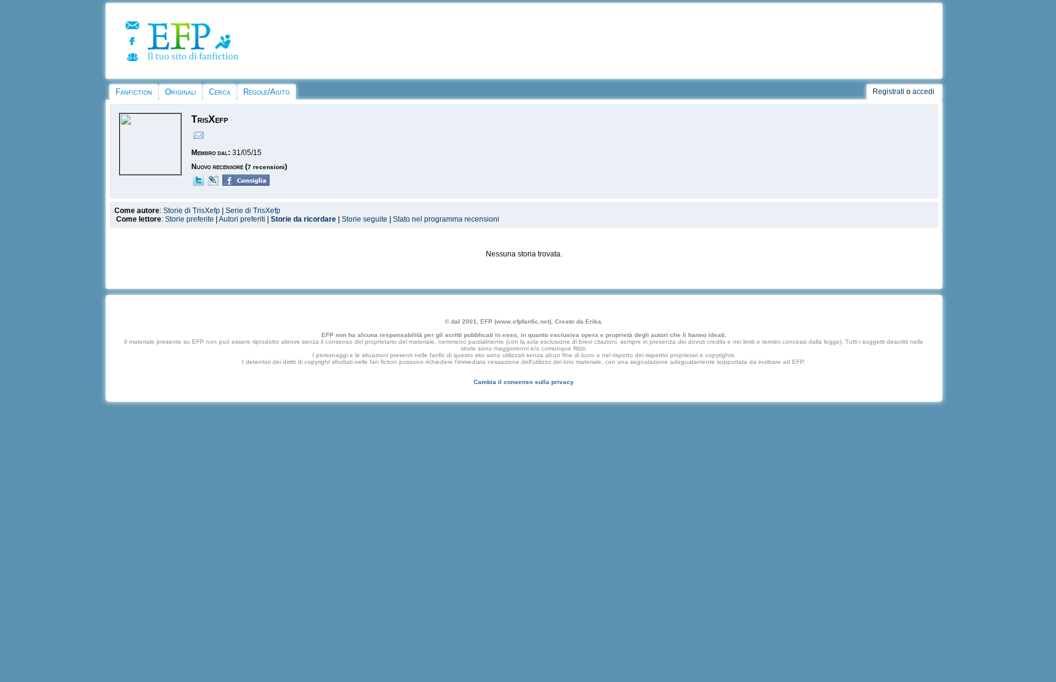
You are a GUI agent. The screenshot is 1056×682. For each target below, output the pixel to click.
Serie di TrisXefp (253, 210)
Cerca (219, 91)
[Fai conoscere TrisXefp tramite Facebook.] (246, 183)
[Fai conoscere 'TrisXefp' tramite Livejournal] (213, 183)
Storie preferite (189, 219)
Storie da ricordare (303, 219)
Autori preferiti (242, 219)
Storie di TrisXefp (191, 210)
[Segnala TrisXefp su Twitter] (198, 183)
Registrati (888, 91)
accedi (923, 91)
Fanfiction (134, 91)
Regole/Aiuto (266, 91)
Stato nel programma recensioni (446, 219)
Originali (180, 91)
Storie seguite (364, 219)
